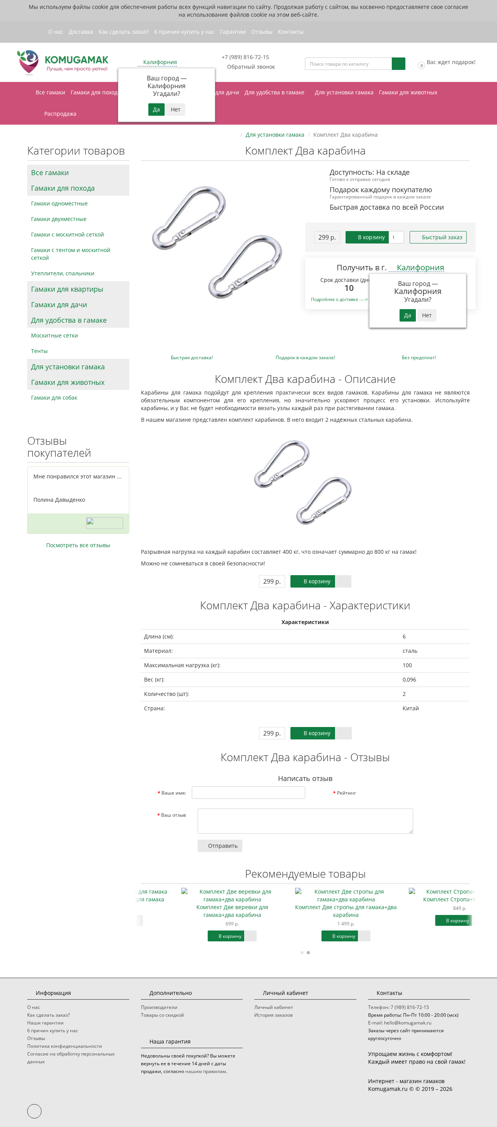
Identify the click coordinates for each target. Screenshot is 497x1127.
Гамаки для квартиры (67, 289)
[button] (446, 62)
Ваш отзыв (173, 815)
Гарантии (233, 31)
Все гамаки (50, 92)
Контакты (291, 31)
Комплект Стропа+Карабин (419, 899)
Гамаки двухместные (59, 219)
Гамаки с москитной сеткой (67, 234)
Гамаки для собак (54, 397)
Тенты (39, 351)
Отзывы (262, 31)
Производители (159, 1007)
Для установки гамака (344, 92)
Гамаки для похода (96, 92)
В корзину (370, 237)
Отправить (222, 845)
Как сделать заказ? (124, 31)
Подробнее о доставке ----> (339, 299)
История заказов (273, 1015)
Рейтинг (346, 793)
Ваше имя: (174, 793)
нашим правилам (205, 1071)
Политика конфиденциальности (64, 1046)
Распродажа (59, 113)
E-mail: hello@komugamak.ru (399, 1022)
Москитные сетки (54, 335)
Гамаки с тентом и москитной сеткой (70, 253)
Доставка (81, 31)
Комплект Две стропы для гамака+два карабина (305, 910)
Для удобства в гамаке (275, 92)
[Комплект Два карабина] (220, 247)
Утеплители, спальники (62, 273)
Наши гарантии (45, 1022)
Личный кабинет (273, 1007)
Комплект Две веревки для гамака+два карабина (192, 910)
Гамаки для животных (409, 92)
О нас (55, 31)
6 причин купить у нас (184, 31)
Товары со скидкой (162, 1015)
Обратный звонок (250, 66)
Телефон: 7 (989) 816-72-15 (398, 1007)
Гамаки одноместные (59, 203)
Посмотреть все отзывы (78, 545)
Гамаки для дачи (217, 92)
